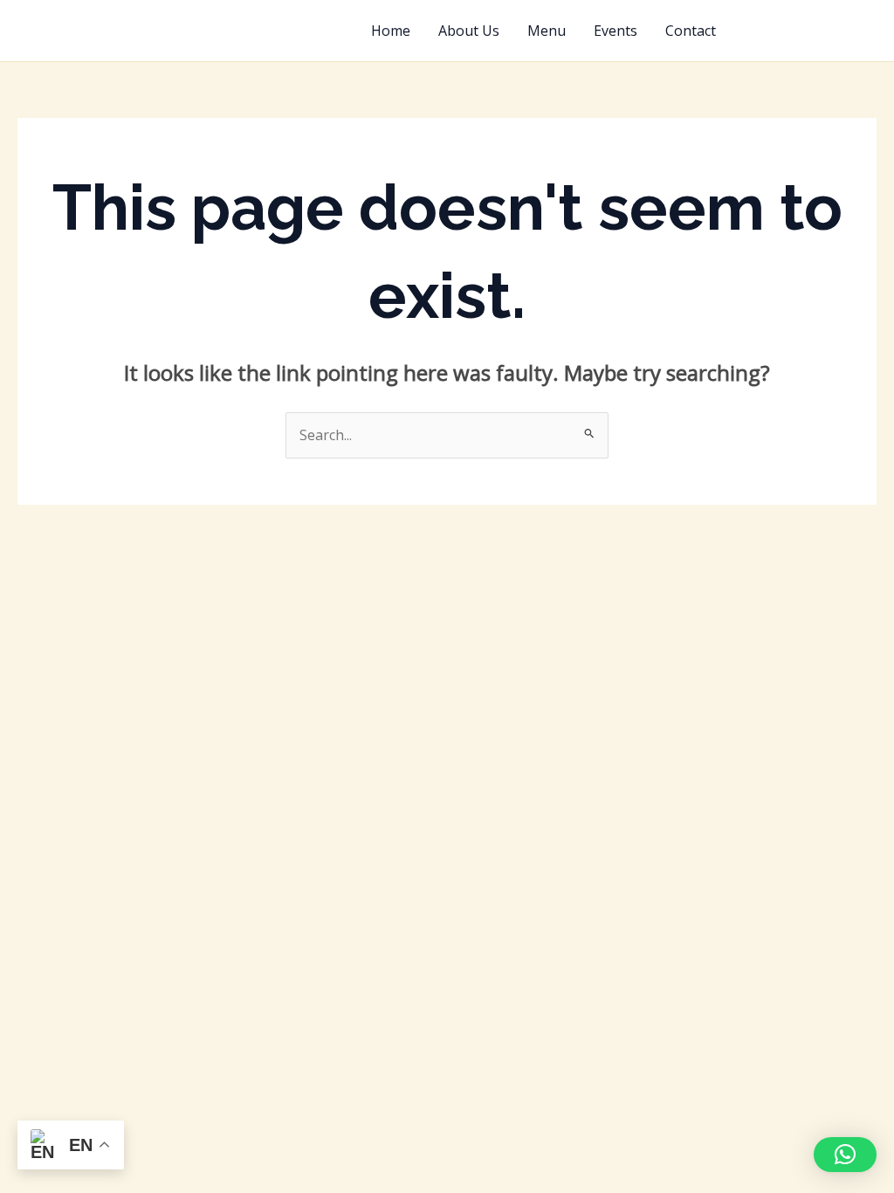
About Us (468, 30)
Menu (546, 30)
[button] (812, 30)
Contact (690, 30)
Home (390, 30)
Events (615, 30)
